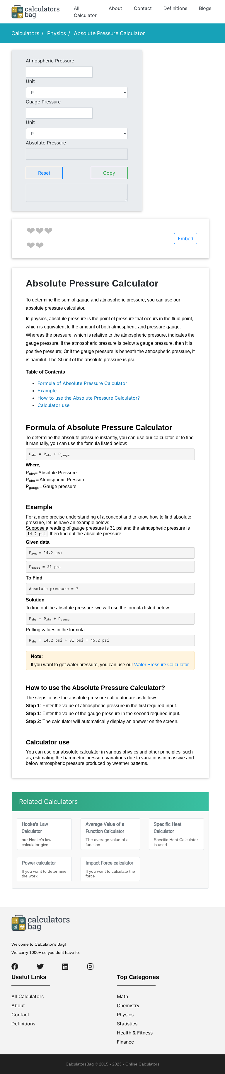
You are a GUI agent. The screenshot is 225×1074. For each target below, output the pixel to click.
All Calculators (27, 996)
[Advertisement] (180, 72)
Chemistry (128, 1005)
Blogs (205, 8)
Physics (56, 33)
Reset (44, 173)
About (115, 8)
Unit (30, 81)
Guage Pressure (43, 102)
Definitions (175, 8)
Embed (185, 238)
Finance (125, 1042)
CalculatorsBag (80, 1064)
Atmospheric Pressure (50, 61)
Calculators (25, 33)
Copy (109, 173)
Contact (143, 8)
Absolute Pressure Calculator (109, 33)
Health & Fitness (135, 1033)
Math (122, 996)
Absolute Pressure (46, 143)
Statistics (127, 1024)
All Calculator (85, 11)
